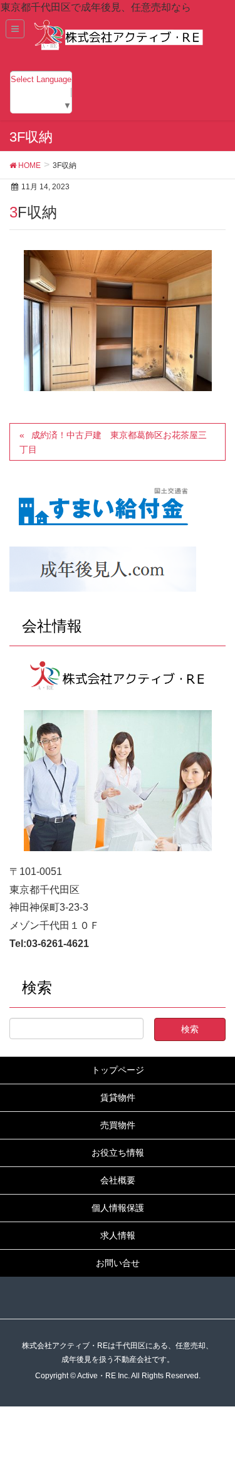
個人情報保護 (117, 1208)
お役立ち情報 (117, 1153)
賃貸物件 (117, 1097)
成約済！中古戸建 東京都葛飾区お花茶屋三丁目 (113, 442)
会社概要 (117, 1180)
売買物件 (117, 1125)
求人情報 (117, 1235)
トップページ (117, 1070)
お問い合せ (118, 1263)
